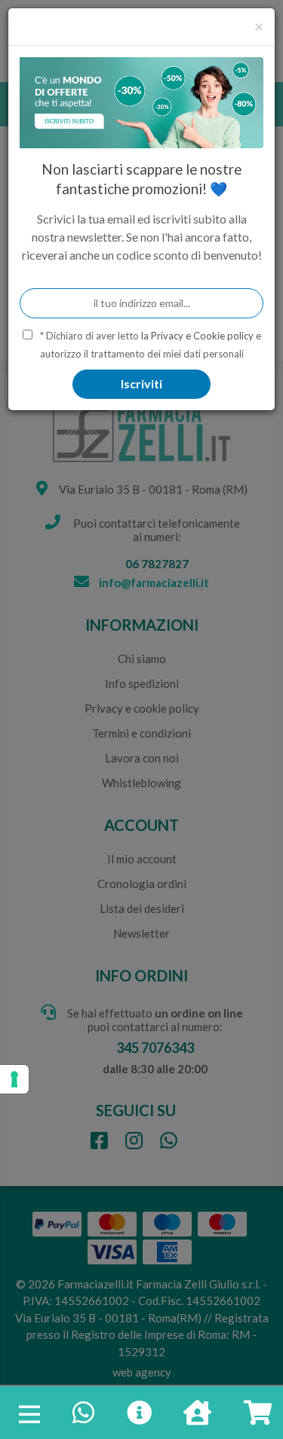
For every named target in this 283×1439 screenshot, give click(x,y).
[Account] (197, 1417)
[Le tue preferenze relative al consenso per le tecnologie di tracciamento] (14, 1079)
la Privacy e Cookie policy (197, 336)
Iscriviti (141, 383)
